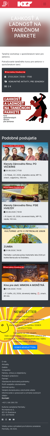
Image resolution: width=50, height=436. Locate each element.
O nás (4, 362)
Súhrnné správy (8, 387)
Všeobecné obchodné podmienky (15, 381)
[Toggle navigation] (44, 4)
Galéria (4, 367)
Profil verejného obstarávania (13, 384)
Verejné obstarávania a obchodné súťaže (18, 390)
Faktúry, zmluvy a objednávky (14, 373)
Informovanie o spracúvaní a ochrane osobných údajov (21, 394)
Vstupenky (6, 370)
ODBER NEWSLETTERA (25, 347)
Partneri (5, 379)
